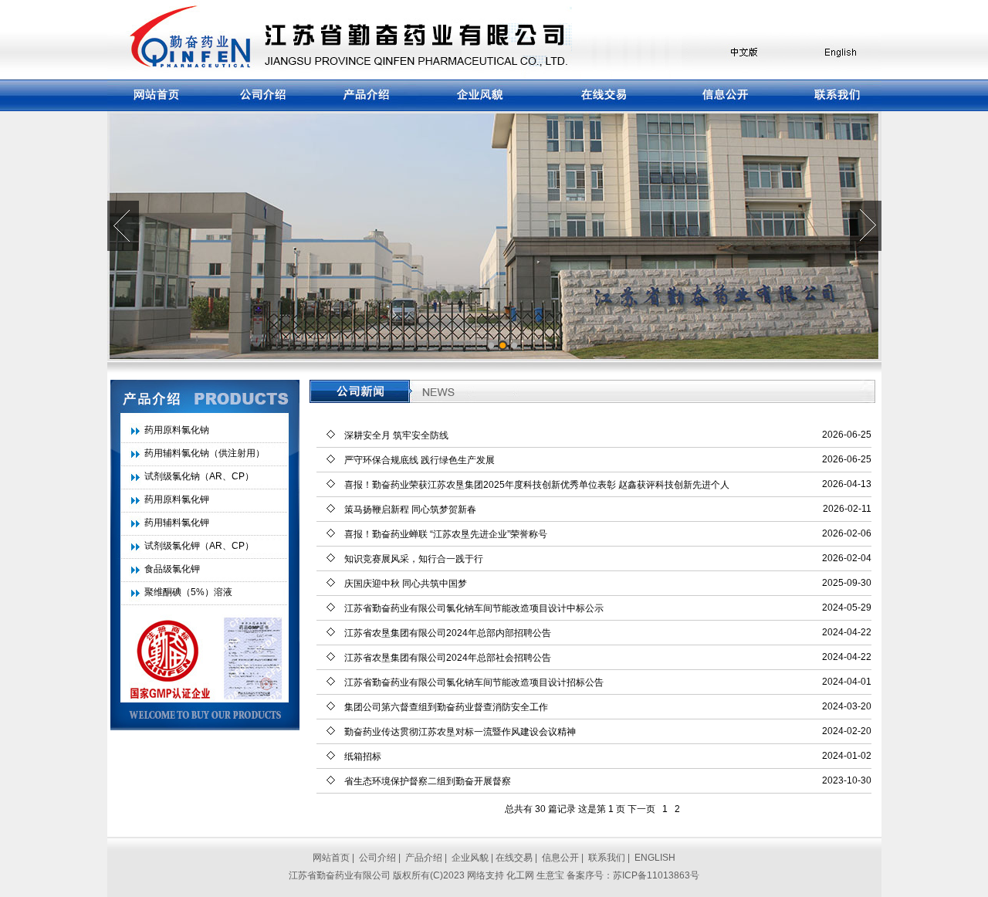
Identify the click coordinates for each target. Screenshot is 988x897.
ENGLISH (654, 857)
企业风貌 (470, 857)
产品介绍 (423, 857)
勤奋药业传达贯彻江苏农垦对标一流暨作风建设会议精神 (460, 731)
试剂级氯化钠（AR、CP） (199, 476)
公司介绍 (377, 857)
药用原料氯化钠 (176, 430)
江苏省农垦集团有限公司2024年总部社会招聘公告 (447, 657)
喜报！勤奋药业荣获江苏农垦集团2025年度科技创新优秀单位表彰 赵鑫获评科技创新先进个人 (536, 484)
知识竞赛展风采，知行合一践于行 (413, 558)
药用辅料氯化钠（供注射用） (204, 453)
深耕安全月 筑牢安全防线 (396, 435)
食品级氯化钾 (172, 569)
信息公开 (560, 857)
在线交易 (514, 857)
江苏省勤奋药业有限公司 (340, 875)
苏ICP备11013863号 (656, 875)
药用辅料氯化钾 (176, 522)
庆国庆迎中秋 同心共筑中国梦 (405, 583)
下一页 (641, 809)
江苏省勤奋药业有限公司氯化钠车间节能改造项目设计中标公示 (474, 608)
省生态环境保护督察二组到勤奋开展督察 (427, 781)
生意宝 (550, 875)
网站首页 (331, 857)
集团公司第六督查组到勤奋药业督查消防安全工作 (446, 707)
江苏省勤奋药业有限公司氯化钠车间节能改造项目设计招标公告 (474, 682)
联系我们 (606, 857)
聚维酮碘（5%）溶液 (188, 592)
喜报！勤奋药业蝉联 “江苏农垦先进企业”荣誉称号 (445, 534)
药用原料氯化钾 (176, 499)
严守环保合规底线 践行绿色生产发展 (419, 460)
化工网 (520, 875)
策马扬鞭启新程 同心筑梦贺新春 (410, 509)
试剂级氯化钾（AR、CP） (199, 545)
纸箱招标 (362, 756)
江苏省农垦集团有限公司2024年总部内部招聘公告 (447, 633)
